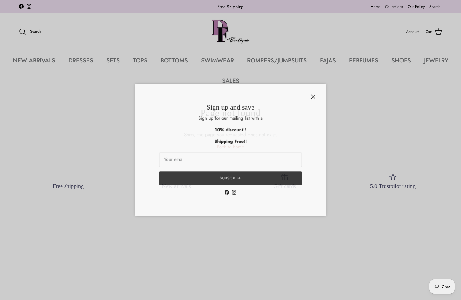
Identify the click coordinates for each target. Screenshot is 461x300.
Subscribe (230, 180)
